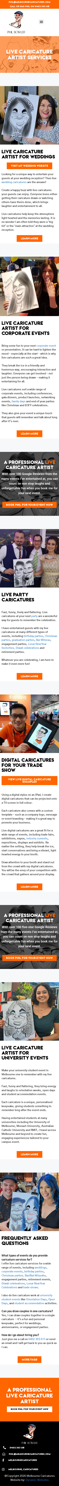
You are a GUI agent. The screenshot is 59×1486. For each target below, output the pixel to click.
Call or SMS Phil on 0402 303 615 (29, 6)
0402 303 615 (36, 1339)
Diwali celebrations (27, 648)
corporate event (46, 345)
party (34, 616)
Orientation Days (36, 1299)
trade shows (30, 1287)
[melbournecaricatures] (3, 1460)
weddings (41, 1267)
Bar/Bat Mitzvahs (35, 1275)
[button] (41, 21)
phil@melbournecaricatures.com (29, 2)
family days (19, 401)
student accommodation (29, 1303)
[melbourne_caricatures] (3, 1469)
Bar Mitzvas (43, 640)
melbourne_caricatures (23, 1469)
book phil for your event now (29, 1409)
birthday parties (33, 636)
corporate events (12, 1271)
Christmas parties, (13, 1275)
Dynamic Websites (37, 1480)
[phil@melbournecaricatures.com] (3, 1454)
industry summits (37, 838)
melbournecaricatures (22, 1460)
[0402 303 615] (4, 1447)
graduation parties (23, 640)
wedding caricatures (14, 182)
